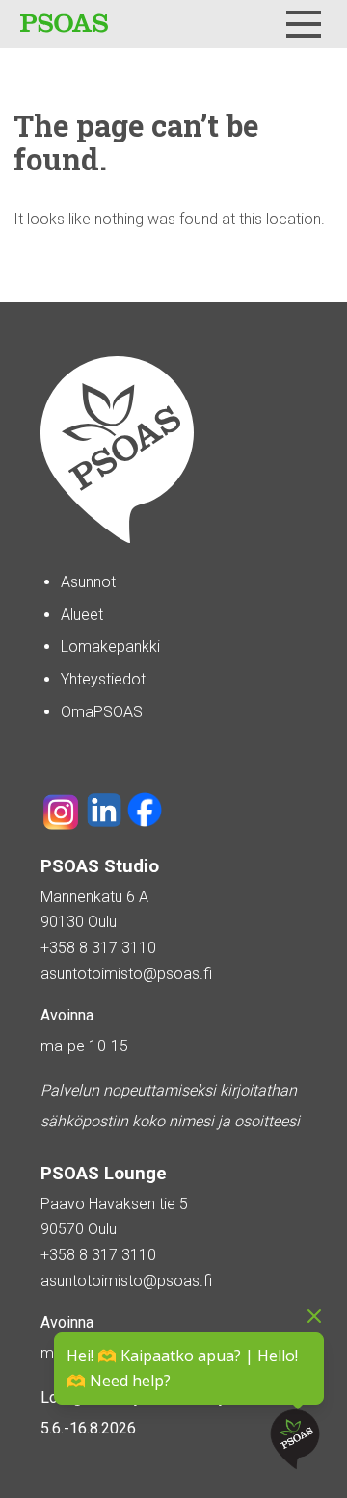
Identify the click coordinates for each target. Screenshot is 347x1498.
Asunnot (88, 582)
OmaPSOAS (102, 712)
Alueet (82, 615)
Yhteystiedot (103, 679)
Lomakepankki (110, 646)
